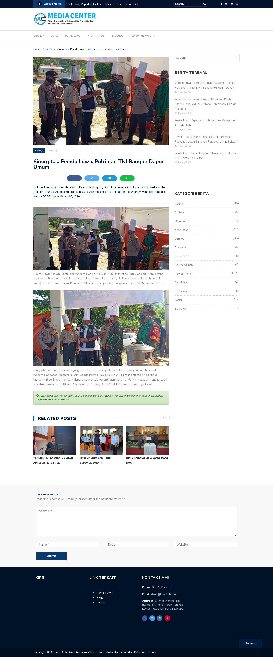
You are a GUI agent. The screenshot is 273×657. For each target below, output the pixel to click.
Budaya (179, 212)
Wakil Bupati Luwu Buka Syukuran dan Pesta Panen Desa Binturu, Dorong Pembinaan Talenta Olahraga (206, 104)
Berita (54, 36)
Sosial (178, 300)
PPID (90, 36)
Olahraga (180, 247)
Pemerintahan (183, 274)
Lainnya (39, 150)
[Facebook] (221, 4)
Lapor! (101, 602)
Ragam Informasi (140, 36)
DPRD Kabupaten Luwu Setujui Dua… (101, 460)
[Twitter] (226, 4)
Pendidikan (181, 282)
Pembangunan (184, 265)
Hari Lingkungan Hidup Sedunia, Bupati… (50, 460)
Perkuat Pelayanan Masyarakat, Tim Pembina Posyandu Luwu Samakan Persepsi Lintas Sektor (113, 6)
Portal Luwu (72, 36)
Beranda (38, 36)
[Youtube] (237, 4)
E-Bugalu (118, 36)
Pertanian (181, 291)
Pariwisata (181, 256)
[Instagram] (232, 4)
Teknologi (181, 309)
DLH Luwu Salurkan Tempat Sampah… (146, 465)
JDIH (102, 36)
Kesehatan (181, 230)
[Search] (204, 3)
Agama (179, 204)
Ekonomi (180, 221)
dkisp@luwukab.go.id (164, 594)
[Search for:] (186, 3)
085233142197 (162, 587)
